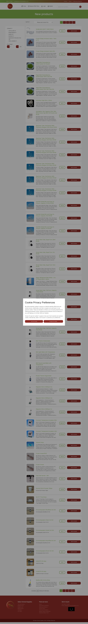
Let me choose (34, 321)
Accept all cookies (53, 321)
